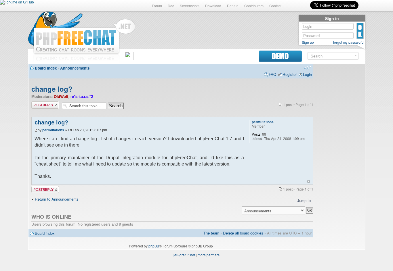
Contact (275, 5)
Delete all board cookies (243, 233)
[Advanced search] (355, 55)
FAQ (272, 74)
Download (213, 5)
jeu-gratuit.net (184, 254)
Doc (171, 5)
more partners (209, 254)
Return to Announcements (57, 199)
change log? (52, 89)
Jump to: (304, 201)
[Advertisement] (339, 153)
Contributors (254, 5)
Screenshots (189, 5)
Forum (157, 5)
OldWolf (61, 96)
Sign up (308, 42)
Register (290, 74)
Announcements (74, 68)
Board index (46, 68)
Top (308, 181)
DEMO (280, 56)
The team (211, 233)
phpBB (153, 245)
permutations (53, 130)
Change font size (308, 67)
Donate (233, 5)
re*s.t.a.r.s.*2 (81, 96)
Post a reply (41, 103)
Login (307, 74)
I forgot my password (347, 42)
